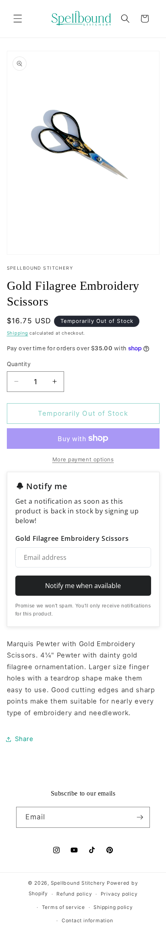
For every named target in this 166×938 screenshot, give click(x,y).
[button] (17, 18)
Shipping (17, 333)
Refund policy (74, 894)
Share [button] (24, 739)
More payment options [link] (83, 459)
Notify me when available (83, 585)
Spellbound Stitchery (78, 883)
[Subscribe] (139, 817)
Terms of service (63, 907)
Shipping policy (113, 907)
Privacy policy (119, 894)
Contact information (87, 920)
